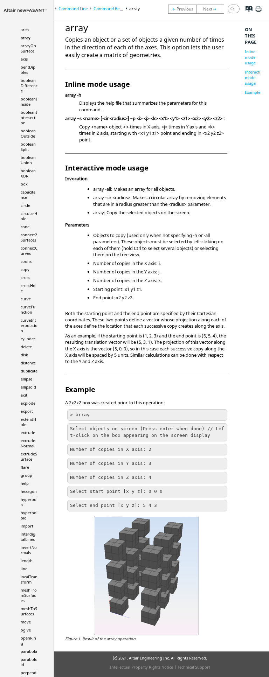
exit (24, 395)
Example (252, 92)
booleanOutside (28, 133)
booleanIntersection (29, 117)
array (25, 37)
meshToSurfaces (29, 611)
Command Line (73, 9)
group (26, 475)
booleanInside (29, 101)
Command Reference (114, 9)
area (25, 29)
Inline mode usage (250, 57)
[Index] (246, 14)
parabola (29, 651)
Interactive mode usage (254, 77)
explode (28, 403)
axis (24, 59)
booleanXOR (28, 173)
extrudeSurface (29, 456)
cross (25, 277)
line (24, 568)
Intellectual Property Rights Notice (141, 667)
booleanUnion (28, 160)
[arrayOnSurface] (212, 9)
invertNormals (29, 550)
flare (25, 467)
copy (25, 269)
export (27, 411)
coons (26, 261)
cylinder (28, 338)
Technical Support (193, 667)
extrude (28, 432)
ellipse (26, 379)
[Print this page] (258, 11)
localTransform (29, 579)
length (27, 560)
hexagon (29, 491)
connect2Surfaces (29, 237)
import (27, 526)
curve (26, 298)
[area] (182, 9)
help (25, 483)
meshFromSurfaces (29, 595)
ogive (26, 630)
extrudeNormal (28, 443)
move (26, 621)
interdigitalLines (28, 536)
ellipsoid (28, 387)
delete (26, 346)
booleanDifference (29, 85)
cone (25, 226)
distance (28, 362)
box (24, 184)
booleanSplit (28, 146)
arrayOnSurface (28, 48)
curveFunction (28, 309)
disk (24, 354)
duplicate (29, 371)
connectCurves (29, 250)
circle (25, 205)
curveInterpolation (29, 325)
